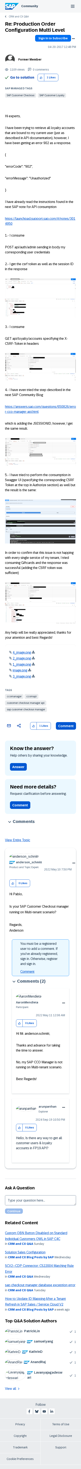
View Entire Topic (17, 840)
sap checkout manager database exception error (40, 1285)
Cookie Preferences (20, 1459)
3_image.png (22, 676)
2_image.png (22, 658)
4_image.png (22, 652)
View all (10, 1388)
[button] (41, 77)
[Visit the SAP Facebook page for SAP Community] (29, 1411)
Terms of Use (60, 1424)
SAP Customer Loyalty (51, 95)
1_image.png (22, 664)
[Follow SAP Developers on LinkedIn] (51, 1411)
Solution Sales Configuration (25, 1252)
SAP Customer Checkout (20, 95)
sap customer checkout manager (26, 709)
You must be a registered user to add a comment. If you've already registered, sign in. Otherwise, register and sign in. (39, 954)
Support (60, 1447)
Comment (66, 726)
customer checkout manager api (25, 703)
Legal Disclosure (61, 1435)
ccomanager (14, 696)
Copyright (20, 1435)
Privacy (20, 1424)
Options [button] (73, 38)
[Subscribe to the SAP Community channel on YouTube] (44, 1411)
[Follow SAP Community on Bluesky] (36, 1411)
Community (29, 6)
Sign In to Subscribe (53, 38)
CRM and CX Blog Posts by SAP (31, 1257)
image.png (20, 670)
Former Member (30, 59)
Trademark (20, 1447)
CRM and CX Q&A (19, 16)
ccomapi (31, 696)
